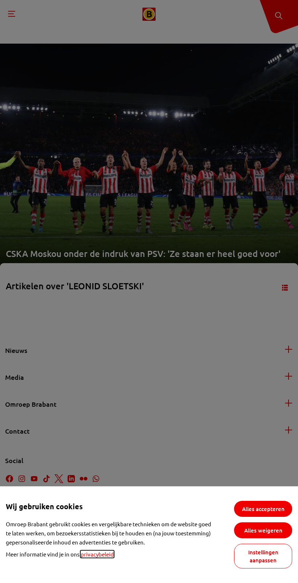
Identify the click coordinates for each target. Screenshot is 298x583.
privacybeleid (97, 554)
